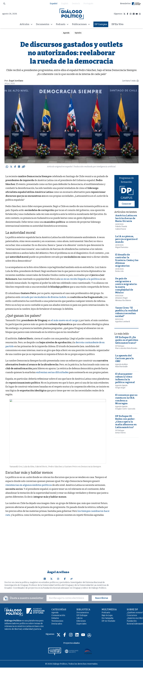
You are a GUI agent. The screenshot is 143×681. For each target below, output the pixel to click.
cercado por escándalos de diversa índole (43, 297)
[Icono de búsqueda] (4, 4)
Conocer (126, 203)
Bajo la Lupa (107, 615)
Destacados (56, 624)
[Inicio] (71, 13)
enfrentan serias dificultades (52, 372)
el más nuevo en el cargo (64, 320)
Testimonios (57, 621)
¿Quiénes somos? (135, 612)
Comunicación (58, 615)
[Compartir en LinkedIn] (19, 167)
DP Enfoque (82, 615)
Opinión (78, 33)
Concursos (132, 615)
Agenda (66, 33)
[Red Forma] (88, 651)
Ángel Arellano (16, 81)
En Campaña (107, 618)
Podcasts (106, 612)
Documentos (83, 612)
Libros (80, 618)
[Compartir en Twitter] (11, 167)
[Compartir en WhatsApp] (7, 166)
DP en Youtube (108, 621)
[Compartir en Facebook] (15, 167)
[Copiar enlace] (23, 166)
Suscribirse (101, 598)
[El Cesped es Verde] (54, 651)
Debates (55, 618)
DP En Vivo (117, 24)
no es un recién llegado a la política (80, 279)
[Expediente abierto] (71, 651)
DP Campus (101, 24)
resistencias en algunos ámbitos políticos (28, 485)
